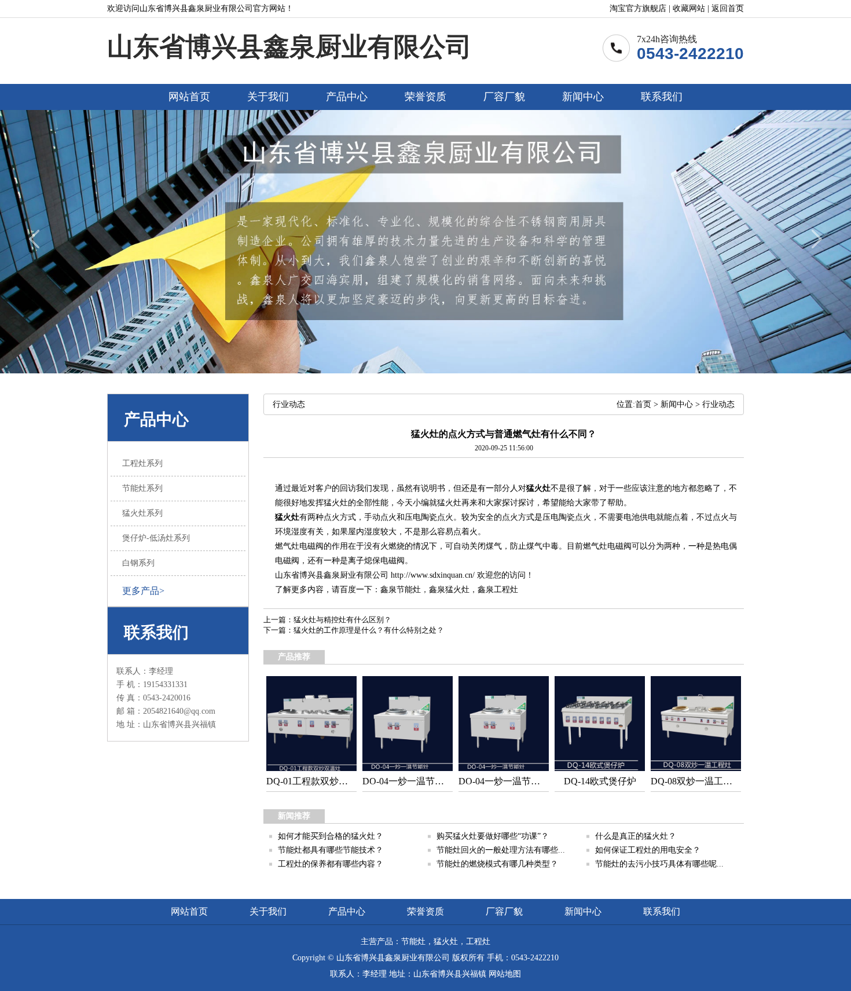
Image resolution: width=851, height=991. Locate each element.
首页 (643, 404)
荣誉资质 (425, 96)
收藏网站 (689, 8)
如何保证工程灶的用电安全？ (647, 850)
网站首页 (189, 96)
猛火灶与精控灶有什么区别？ (342, 619)
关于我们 (268, 96)
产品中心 (347, 96)
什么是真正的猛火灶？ (635, 836)
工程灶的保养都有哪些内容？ (330, 864)
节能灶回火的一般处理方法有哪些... (500, 850)
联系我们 (662, 96)
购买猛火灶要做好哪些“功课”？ (492, 836)
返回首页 (727, 8)
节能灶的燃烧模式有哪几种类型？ (497, 864)
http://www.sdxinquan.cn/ (433, 575)
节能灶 (409, 589)
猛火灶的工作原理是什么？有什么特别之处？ (369, 630)
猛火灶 (538, 488)
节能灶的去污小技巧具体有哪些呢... (659, 864)
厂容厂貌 (504, 96)
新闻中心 (583, 96)
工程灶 (506, 589)
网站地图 (505, 974)
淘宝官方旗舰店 (638, 8)
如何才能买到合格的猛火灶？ (330, 836)
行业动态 (718, 404)
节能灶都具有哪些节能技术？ (330, 850)
